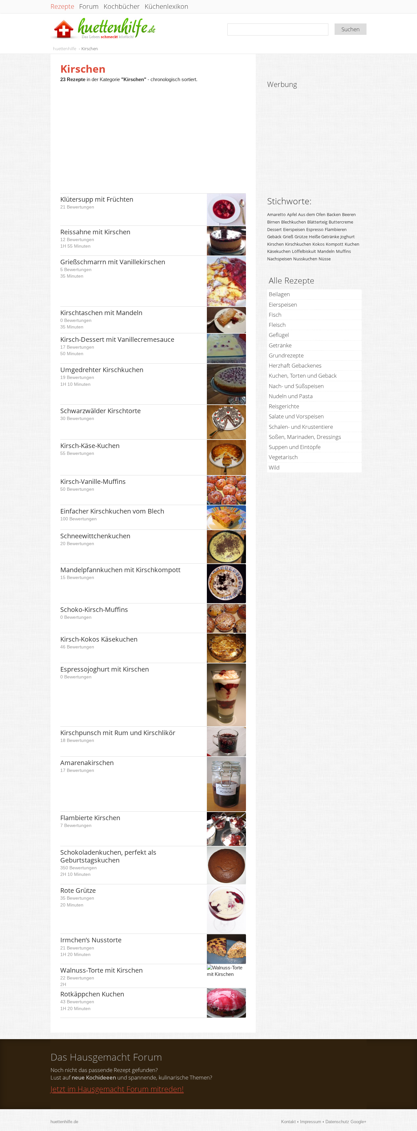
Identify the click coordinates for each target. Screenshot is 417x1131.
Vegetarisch (283, 457)
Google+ (359, 1121)
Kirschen (89, 48)
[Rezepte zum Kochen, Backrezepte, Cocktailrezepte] (103, 29)
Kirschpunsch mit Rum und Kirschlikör (117, 732)
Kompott (334, 244)
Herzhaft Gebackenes (295, 365)
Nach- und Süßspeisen (296, 386)
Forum (89, 6)
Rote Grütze (78, 890)
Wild (274, 467)
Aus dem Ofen (311, 214)
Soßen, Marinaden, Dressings (305, 437)
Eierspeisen (294, 229)
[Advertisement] (153, 134)
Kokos (318, 244)
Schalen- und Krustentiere (301, 426)
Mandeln (326, 251)
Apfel (292, 214)
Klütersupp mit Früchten (96, 199)
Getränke (280, 345)
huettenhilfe (64, 48)
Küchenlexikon (166, 6)
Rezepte (62, 6)
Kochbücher (122, 6)
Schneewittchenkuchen (95, 535)
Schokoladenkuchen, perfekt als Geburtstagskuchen (108, 856)
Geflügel (279, 335)
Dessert (274, 229)
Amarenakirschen (87, 762)
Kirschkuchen (298, 244)
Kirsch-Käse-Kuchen (90, 445)
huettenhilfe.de (64, 1121)
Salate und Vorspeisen (296, 416)
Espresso (315, 229)
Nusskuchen (305, 259)
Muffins (343, 251)
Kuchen (352, 244)
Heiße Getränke (324, 236)
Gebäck (274, 236)
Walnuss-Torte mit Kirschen (101, 970)
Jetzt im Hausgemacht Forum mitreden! (117, 1089)
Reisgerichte (284, 406)
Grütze (301, 236)
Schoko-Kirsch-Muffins (94, 609)
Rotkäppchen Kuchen (92, 994)
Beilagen (279, 294)
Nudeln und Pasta (291, 396)
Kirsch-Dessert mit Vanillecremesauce (117, 339)
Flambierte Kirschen (90, 817)
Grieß (288, 236)
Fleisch (277, 324)
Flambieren (336, 229)
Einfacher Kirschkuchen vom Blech (112, 511)
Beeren (349, 214)
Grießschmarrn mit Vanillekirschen (112, 261)
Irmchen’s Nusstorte (91, 939)
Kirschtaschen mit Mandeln (101, 312)
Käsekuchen (279, 251)
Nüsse (325, 259)
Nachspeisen (279, 259)
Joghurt (347, 236)
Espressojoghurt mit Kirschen (104, 669)
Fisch (275, 314)
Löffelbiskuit (304, 251)
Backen (334, 214)
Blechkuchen (293, 222)
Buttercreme (341, 222)
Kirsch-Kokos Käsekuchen (98, 639)
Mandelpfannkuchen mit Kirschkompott (120, 569)
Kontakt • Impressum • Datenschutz (316, 1121)
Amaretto (276, 214)
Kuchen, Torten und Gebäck (303, 375)
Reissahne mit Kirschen (95, 231)
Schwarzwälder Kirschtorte (100, 410)
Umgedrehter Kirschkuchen (101, 369)
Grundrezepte (286, 355)
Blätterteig (317, 222)
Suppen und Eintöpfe (295, 447)
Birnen (273, 222)
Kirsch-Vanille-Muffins (93, 481)
